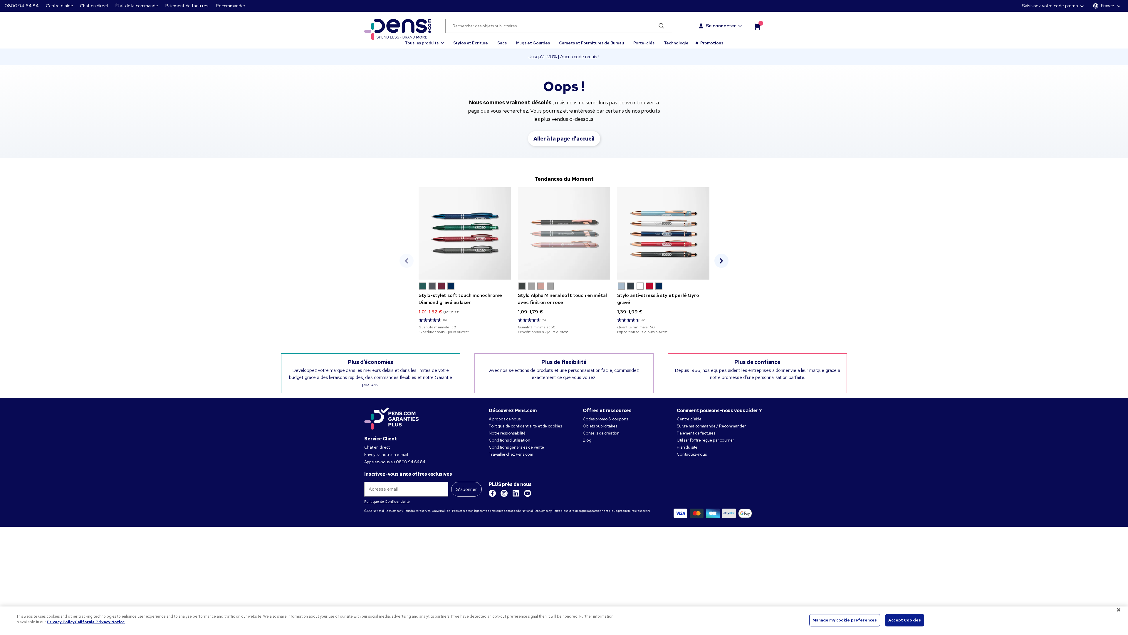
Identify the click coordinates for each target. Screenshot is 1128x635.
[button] (424, 40)
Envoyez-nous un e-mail (386, 454)
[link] (465, 260)
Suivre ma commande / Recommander (711, 426)
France (1107, 6)
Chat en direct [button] (94, 6)
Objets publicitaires (600, 426)
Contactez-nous (692, 454)
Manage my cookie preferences (845, 620)
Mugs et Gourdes (533, 43)
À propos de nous (505, 419)
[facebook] (492, 493)
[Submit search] (661, 25)
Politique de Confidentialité (387, 501)
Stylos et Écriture (470, 43)
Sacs (501, 43)
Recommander (230, 6)
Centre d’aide (59, 6)
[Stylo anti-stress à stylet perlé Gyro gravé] (663, 233)
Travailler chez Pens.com (511, 454)
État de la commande (136, 6)
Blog (587, 440)
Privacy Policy (61, 621)
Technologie (676, 43)
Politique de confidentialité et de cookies (525, 426)
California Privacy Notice (100, 621)
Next (721, 261)
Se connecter (721, 26)
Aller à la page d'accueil (564, 138)
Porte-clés (643, 43)
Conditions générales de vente (516, 447)
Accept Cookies (904, 620)
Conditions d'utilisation (509, 440)
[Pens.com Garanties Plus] (391, 418)
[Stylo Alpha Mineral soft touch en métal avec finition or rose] (564, 233)
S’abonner (466, 489)
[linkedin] (515, 493)
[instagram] (504, 493)
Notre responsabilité (507, 433)
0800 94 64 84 (22, 6)
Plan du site (687, 447)
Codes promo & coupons (605, 419)
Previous (407, 261)
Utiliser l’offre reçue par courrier (705, 440)
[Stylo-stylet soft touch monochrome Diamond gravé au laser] (465, 233)
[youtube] (527, 493)
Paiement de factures (187, 6)
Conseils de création (601, 433)
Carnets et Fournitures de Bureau (591, 43)
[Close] (1118, 609)
